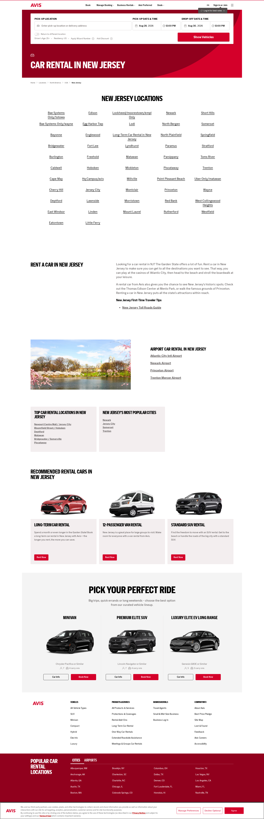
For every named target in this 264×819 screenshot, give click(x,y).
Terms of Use (45, 816)
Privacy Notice (139, 813)
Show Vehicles (204, 37)
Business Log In (161, 720)
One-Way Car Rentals (122, 731)
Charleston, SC (119, 774)
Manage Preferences (188, 810)
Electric (74, 737)
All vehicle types (78, 708)
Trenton (107, 431)
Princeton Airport (162, 370)
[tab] (77, 760)
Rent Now (41, 557)
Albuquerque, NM (78, 768)
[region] (132, 811)
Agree (234, 810)
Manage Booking (104, 5)
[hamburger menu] (232, 5)
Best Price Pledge (203, 714)
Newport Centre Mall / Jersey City (52, 424)
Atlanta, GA (75, 780)
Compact (74, 726)
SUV (72, 714)
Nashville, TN (201, 792)
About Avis (199, 708)
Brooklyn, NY (118, 768)
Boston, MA (75, 792)
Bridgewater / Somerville (48, 439)
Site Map (198, 720)
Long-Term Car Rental (122, 726)
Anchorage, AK (77, 774)
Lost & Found (200, 726)
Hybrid (73, 731)
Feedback (199, 731)
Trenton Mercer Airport (165, 378)
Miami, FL (200, 786)
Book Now (83, 677)
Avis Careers (200, 737)
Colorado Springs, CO (122, 792)
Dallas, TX (158, 774)
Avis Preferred (145, 5)
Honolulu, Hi (159, 792)
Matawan (39, 435)
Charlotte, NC (118, 780)
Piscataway (40, 442)
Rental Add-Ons (119, 720)
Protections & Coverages (124, 714)
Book (88, 5)
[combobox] (85, 25)
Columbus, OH (161, 768)
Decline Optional (213, 810)
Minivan (74, 720)
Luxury (73, 743)
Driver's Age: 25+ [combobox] (42, 38)
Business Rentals (125, 5)
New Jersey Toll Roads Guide (141, 307)
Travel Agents (160, 708)
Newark (107, 420)
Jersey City (109, 423)
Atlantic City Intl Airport (166, 356)
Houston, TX (201, 768)
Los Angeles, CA (203, 780)
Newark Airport (160, 363)
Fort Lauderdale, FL (163, 786)
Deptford (39, 431)
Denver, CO (159, 780)
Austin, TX (75, 786)
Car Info (56, 677)
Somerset (108, 427)
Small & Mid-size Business (166, 714)
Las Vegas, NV (202, 774)
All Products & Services (123, 708)
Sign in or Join (220, 5)
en (208, 5)
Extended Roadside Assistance (127, 737)
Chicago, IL (117, 786)
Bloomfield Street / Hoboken (49, 428)
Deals (160, 5)
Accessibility (200, 743)
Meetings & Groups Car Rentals (127, 743)
